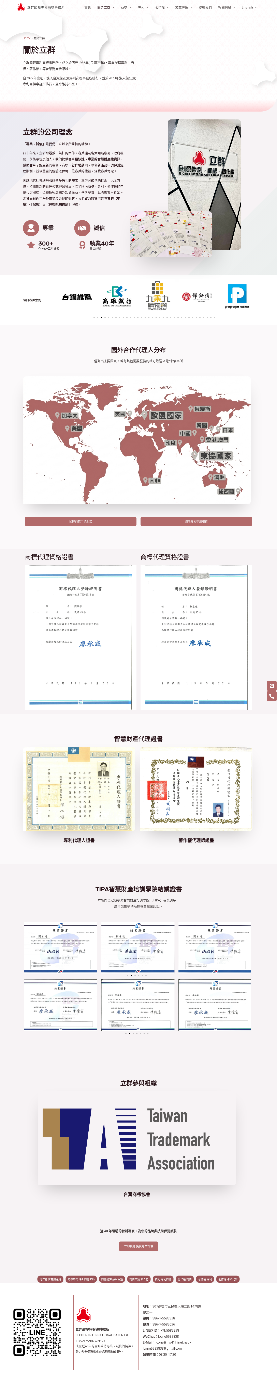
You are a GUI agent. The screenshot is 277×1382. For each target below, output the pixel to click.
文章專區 (181, 7)
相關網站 (224, 7)
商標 (124, 7)
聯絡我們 (205, 7)
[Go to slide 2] (131, 975)
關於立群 (103, 7)
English (247, 7)
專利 (141, 7)
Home (27, 38)
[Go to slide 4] (105, 317)
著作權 (160, 7)
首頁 (87, 7)
